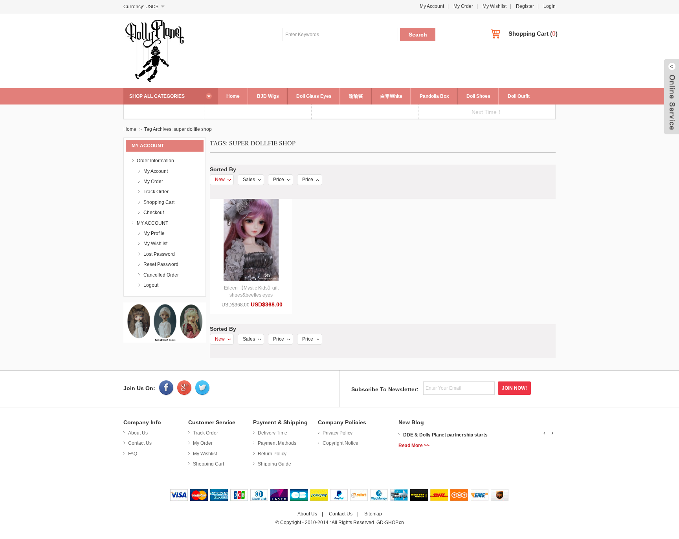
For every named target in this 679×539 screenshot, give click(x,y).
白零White (391, 96)
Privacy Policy (337, 433)
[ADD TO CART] (251, 240)
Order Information (155, 160)
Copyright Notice (340, 443)
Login (549, 6)
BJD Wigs (268, 96)
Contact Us (140, 443)
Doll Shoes (478, 96)
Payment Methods (277, 443)
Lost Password (159, 254)
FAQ (132, 453)
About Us (138, 433)
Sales (249, 179)
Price (278, 179)
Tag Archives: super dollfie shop (178, 129)
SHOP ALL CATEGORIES (157, 96)
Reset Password (160, 264)
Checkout (153, 212)
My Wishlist (494, 6)
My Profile (154, 233)
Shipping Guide (274, 464)
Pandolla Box (434, 96)
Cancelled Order (161, 275)
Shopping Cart (528, 33)
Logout (150, 285)
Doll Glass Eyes (314, 96)
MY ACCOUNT (152, 223)
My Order (463, 6)
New (220, 179)
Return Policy (272, 453)
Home (233, 96)
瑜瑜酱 (356, 96)
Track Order (156, 191)
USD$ (151, 6)
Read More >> (413, 445)
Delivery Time (272, 433)
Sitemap (373, 514)
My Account (432, 6)
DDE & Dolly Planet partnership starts (445, 435)
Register (525, 6)
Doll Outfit (519, 96)
